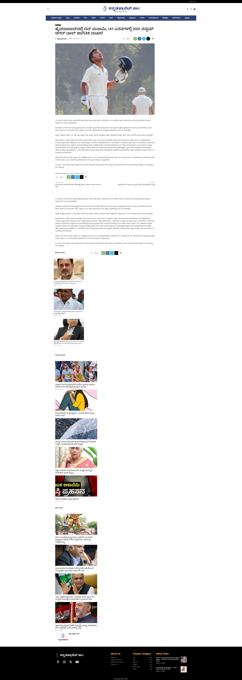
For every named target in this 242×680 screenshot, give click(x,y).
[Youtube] (194, 9)
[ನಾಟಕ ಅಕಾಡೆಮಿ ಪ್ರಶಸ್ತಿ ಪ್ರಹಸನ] (76, 486)
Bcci (59, 173)
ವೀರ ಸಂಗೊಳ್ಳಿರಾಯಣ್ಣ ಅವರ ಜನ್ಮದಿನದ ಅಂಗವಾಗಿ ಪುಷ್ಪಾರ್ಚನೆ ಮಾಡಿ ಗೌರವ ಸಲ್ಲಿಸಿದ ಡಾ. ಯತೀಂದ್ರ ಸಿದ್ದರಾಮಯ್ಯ (73, 539)
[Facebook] (187, 9)
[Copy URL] (148, 39)
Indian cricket (69, 173)
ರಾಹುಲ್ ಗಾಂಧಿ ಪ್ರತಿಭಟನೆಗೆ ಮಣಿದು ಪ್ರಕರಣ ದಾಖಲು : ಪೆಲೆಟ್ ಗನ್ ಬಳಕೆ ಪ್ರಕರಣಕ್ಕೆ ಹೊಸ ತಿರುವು (75, 385)
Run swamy (75, 173)
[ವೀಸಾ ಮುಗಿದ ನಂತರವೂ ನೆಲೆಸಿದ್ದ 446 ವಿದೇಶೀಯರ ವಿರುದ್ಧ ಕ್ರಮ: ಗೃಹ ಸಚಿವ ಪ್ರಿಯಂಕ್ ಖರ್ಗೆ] (76, 555)
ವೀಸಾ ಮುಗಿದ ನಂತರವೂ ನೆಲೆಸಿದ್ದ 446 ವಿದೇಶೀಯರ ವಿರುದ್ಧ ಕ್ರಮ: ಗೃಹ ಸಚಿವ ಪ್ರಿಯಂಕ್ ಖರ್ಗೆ (74, 569)
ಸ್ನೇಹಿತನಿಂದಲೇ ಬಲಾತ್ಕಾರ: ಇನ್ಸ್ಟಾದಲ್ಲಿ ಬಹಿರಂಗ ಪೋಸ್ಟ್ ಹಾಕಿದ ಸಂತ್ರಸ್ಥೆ (136, 184)
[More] (153, 39)
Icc (65, 173)
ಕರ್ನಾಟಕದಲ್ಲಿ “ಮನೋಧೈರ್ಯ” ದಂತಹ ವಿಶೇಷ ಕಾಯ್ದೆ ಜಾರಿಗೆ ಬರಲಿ (166, 668)
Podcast (58, 25)
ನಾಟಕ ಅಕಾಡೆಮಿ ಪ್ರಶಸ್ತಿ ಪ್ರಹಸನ (67, 499)
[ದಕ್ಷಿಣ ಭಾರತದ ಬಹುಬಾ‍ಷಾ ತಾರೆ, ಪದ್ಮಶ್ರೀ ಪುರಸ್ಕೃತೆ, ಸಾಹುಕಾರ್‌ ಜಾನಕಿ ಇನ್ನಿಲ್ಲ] (76, 457)
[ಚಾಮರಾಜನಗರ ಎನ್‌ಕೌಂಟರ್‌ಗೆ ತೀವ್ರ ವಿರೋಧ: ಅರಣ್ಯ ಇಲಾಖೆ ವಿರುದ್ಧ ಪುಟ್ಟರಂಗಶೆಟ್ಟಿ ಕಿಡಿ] (69, 299)
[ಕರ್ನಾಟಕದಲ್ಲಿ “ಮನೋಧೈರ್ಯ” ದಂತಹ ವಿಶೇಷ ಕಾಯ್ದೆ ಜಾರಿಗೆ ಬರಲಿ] (76, 400)
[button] (70, 9)
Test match (81, 173)
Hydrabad (62, 173)
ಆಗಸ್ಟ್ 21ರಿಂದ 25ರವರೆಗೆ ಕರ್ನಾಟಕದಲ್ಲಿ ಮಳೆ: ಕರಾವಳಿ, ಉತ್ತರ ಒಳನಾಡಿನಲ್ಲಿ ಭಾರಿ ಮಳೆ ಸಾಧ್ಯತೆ (75, 443)
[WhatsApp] (135, 39)
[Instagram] (64, 663)
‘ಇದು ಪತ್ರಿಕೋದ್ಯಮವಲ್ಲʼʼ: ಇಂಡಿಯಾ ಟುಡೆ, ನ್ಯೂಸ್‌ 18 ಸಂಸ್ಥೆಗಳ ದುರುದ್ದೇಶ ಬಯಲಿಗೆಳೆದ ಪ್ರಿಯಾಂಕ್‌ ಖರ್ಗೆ (74, 598)
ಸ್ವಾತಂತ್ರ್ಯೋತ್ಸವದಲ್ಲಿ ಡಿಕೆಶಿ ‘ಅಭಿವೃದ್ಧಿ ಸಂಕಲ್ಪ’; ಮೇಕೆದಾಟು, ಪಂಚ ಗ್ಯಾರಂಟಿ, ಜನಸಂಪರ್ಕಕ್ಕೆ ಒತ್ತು (76, 626)
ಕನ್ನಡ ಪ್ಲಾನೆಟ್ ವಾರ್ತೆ (62, 39)
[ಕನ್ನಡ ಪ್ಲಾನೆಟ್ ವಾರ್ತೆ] (62, 637)
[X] (191, 9)
